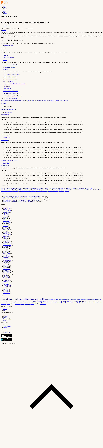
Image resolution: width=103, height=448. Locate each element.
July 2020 (5, 275)
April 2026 (5, 207)
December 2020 (6, 271)
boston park (87, 299)
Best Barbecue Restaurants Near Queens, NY (9, 160)
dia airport (92, 299)
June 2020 (5, 276)
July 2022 (5, 247)
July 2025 (5, 213)
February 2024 (6, 229)
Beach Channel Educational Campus (11, 74)
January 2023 (6, 242)
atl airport (47, 299)
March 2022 (6, 252)
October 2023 (6, 233)
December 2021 (6, 256)
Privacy (5, 317)
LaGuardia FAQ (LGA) (5, 134)
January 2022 (6, 255)
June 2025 (5, 214)
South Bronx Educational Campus (11, 93)
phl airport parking (91, 301)
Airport (5, 309)
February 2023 (6, 241)
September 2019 (7, 285)
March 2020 (6, 277)
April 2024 (5, 227)
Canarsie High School (8, 81)
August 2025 (6, 212)
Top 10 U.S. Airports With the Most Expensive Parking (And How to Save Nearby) (21, 196)
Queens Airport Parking (11, 98)
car (89, 299)
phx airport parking (4, 304)
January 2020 (6, 280)
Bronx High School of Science (10, 76)
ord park (59, 301)
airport (2, 100)
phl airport (86, 301)
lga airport (27, 100)
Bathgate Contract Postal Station (10, 64)
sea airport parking (18, 304)
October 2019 (6, 284)
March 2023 (6, 240)
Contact (5, 8)
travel (41, 304)
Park (4, 6)
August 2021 (6, 261)
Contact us (5, 324)
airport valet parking (20, 100)
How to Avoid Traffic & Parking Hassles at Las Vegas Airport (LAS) (18, 201)
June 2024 (5, 224)
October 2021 (6, 258)
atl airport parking (53, 299)
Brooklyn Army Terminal (9, 67)
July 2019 (5, 288)
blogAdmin (3, 103)
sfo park (32, 304)
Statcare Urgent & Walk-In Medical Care (12, 95)
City (4, 310)
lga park (40, 100)
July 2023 (5, 236)
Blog (4, 7)
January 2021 (6, 270)
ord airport (49, 301)
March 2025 (6, 218)
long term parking (46, 100)
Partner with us (6, 332)
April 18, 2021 (6, 26)
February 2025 (6, 219)
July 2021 (5, 262)
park (51, 100)
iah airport (17, 301)
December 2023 (6, 232)
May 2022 (5, 250)
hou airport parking (9, 301)
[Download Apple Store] (6, 337)
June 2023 (5, 237)
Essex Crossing (6, 86)
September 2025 (7, 210)
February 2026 (6, 208)
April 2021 (5, 266)
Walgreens (5, 55)
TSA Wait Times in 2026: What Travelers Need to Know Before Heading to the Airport (22, 197)
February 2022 (6, 253)
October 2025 (6, 209)
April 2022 (5, 251)
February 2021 (6, 269)
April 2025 (5, 217)
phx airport (99, 301)
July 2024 (5, 223)
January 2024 (6, 231)
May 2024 (5, 226)
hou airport (4, 301)
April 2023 (5, 238)
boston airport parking (69, 299)
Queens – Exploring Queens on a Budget (8, 109)
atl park (57, 299)
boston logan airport (81, 299)
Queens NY (3, 30)
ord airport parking (55, 301)
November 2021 (7, 257)
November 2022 (7, 245)
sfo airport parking (28, 304)
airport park (6, 100)
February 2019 (6, 293)
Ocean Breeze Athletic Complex (10, 91)
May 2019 (5, 290)
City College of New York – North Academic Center (15, 83)
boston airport (63, 299)
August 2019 (6, 286)
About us (5, 315)
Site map (5, 316)
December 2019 (6, 281)
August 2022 (6, 246)
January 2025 (6, 221)
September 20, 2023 (7, 112)
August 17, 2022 (7, 137)
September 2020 (7, 274)
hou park (14, 301)
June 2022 (5, 248)
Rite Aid (5, 60)
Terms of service (7, 318)
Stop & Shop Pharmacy (8, 57)
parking (54, 100)
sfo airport (22, 304)
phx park (8, 304)
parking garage (59, 100)
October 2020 (6, 272)
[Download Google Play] (6, 340)
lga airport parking (34, 100)
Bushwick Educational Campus (10, 79)
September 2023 (7, 234)
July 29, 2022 (6, 163)
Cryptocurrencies (7, 326)
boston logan (75, 299)
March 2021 (6, 267)
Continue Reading (5, 114)
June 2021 (5, 264)
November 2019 (7, 283)
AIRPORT (3, 19)
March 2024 (6, 228)
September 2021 (7, 260)
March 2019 (6, 291)
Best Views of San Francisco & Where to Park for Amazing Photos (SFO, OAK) (21, 200)
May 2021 (5, 265)
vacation (44, 304)
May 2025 (5, 216)
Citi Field (5, 69)
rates (64, 100)
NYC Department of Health (7, 45)
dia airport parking (97, 299)
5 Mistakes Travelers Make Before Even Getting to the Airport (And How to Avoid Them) (23, 199)
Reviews (5, 327)
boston (60, 299)
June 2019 (5, 289)
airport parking (12, 100)
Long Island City (7, 88)
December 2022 (6, 243)
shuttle (66, 100)
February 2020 (6, 279)
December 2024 (6, 222)
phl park (96, 301)
